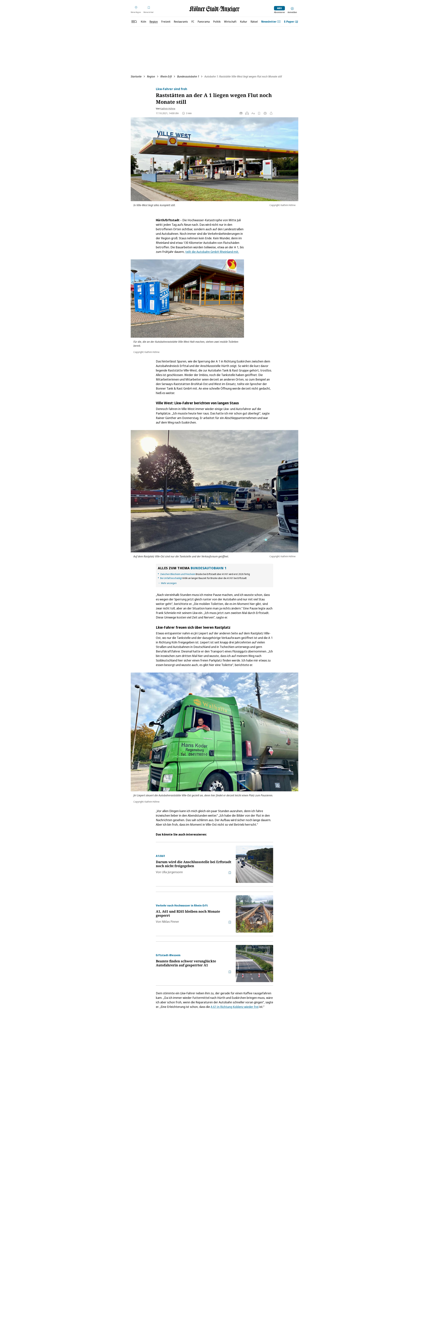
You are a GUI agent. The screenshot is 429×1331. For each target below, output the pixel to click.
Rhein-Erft (166, 76)
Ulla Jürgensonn (172, 872)
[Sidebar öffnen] (134, 21)
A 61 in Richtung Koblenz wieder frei (235, 1007)
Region (151, 76)
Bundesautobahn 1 (188, 76)
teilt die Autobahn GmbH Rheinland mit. (212, 252)
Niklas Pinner (170, 922)
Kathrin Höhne (167, 108)
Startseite (136, 76)
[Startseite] (214, 9)
